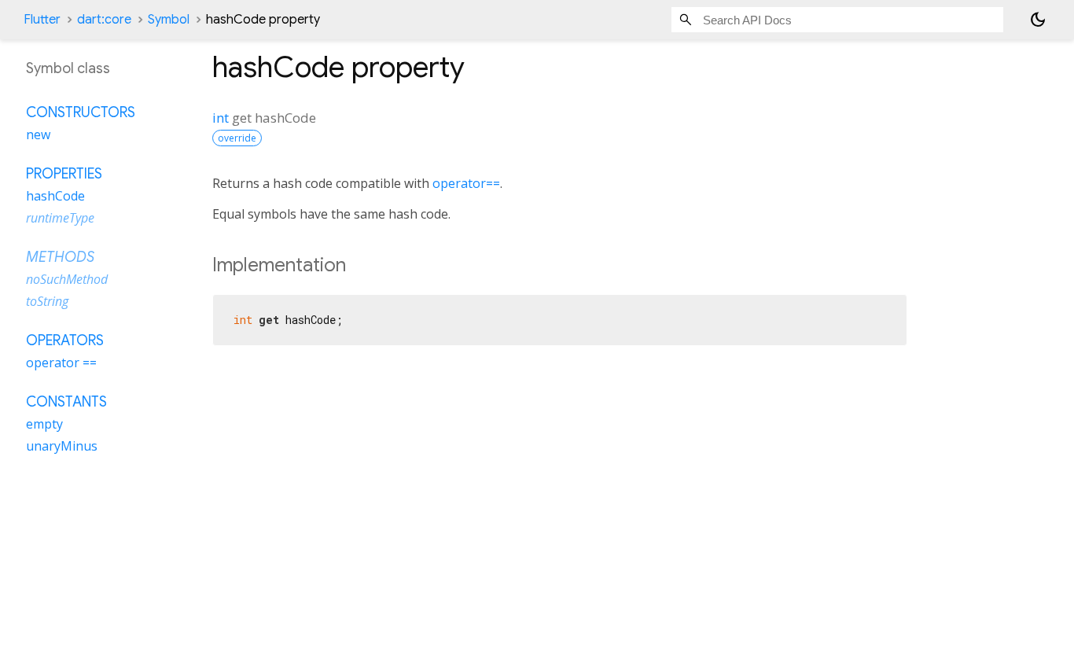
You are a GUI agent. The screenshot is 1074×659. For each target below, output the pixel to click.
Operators (65, 340)
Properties (64, 173)
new (38, 134)
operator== (466, 183)
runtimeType (60, 217)
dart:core (104, 20)
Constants (66, 401)
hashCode (55, 195)
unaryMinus (61, 446)
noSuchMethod (67, 279)
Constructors (80, 112)
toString (47, 301)
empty (44, 424)
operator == (61, 362)
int (220, 118)
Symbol (168, 20)
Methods (60, 257)
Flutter (42, 20)
